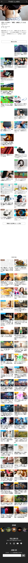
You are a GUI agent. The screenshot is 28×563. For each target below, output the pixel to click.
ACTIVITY (2, 147)
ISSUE (2, 83)
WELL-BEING (3, 134)
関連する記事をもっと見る (14, 223)
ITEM (15, 45)
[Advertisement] (14, 241)
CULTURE (16, 58)
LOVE (15, 274)
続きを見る (14, 41)
